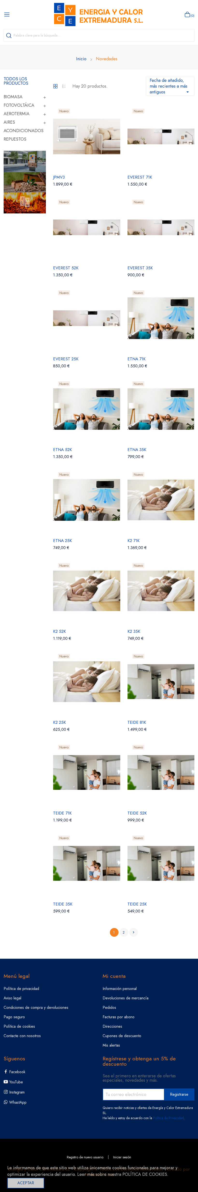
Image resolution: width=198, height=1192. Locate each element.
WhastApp (18, 1102)
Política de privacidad (21, 988)
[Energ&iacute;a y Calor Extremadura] (25, 182)
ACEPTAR (25, 1183)
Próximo (133, 932)
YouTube (16, 1082)
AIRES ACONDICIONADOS (23, 126)
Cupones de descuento (122, 1036)
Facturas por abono (118, 1017)
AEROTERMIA (16, 114)
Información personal (120, 988)
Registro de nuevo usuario (85, 1157)
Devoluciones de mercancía (125, 998)
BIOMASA (13, 97)
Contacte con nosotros (22, 1036)
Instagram (17, 1092)
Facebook (17, 1072)
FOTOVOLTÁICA (19, 105)
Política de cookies (19, 1026)
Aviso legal (12, 998)
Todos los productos (16, 81)
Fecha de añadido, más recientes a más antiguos (170, 86)
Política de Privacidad (168, 1118)
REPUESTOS (15, 139)
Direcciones (112, 1026)
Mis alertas (111, 1045)
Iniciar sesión (122, 1157)
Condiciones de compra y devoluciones (36, 1007)
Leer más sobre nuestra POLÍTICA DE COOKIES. (122, 1174)
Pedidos (109, 1007)
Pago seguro (14, 1017)
